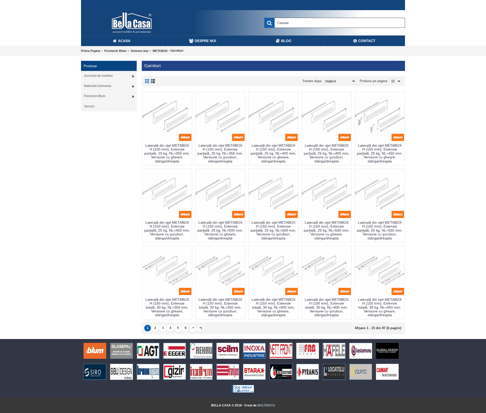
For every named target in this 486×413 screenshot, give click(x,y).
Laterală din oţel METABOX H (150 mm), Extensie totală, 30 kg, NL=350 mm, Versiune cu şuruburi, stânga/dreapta (220, 307)
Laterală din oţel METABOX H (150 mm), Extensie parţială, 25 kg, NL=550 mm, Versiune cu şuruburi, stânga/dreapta (379, 230)
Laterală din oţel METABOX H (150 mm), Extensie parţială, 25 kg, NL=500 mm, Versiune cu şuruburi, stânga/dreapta (273, 230)
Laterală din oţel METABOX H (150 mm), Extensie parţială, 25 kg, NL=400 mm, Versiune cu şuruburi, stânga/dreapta (326, 153)
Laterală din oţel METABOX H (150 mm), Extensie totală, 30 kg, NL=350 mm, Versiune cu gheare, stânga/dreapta (167, 307)
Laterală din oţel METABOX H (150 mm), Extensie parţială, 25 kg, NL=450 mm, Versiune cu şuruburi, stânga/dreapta (167, 230)
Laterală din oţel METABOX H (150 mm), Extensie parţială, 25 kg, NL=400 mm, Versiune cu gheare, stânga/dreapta (273, 153)
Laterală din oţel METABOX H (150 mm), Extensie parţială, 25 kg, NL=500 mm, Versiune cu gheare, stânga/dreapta (220, 230)
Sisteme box (140, 51)
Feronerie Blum (115, 51)
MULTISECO (266, 405)
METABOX (160, 51)
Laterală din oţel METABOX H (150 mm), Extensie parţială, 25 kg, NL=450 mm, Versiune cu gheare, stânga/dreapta (379, 153)
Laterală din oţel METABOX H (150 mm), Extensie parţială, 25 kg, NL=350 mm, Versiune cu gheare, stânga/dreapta (167, 153)
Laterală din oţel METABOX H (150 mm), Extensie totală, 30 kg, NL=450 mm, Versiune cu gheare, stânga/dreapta (380, 307)
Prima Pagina (90, 51)
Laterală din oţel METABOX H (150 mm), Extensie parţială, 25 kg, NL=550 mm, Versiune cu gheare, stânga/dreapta (326, 230)
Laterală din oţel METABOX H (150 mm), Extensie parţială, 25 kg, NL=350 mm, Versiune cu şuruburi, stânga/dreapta (220, 153)
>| (200, 328)
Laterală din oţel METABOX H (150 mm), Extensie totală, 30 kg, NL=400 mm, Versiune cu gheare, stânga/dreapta (273, 307)
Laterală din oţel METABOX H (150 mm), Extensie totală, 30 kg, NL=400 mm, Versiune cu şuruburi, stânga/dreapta (327, 307)
